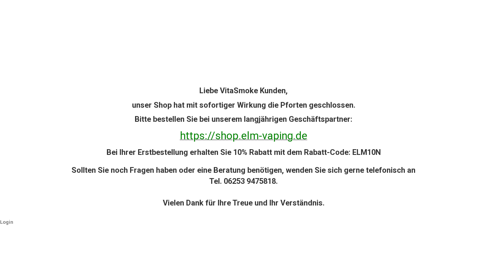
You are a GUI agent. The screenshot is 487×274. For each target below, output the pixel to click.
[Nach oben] (466, 262)
